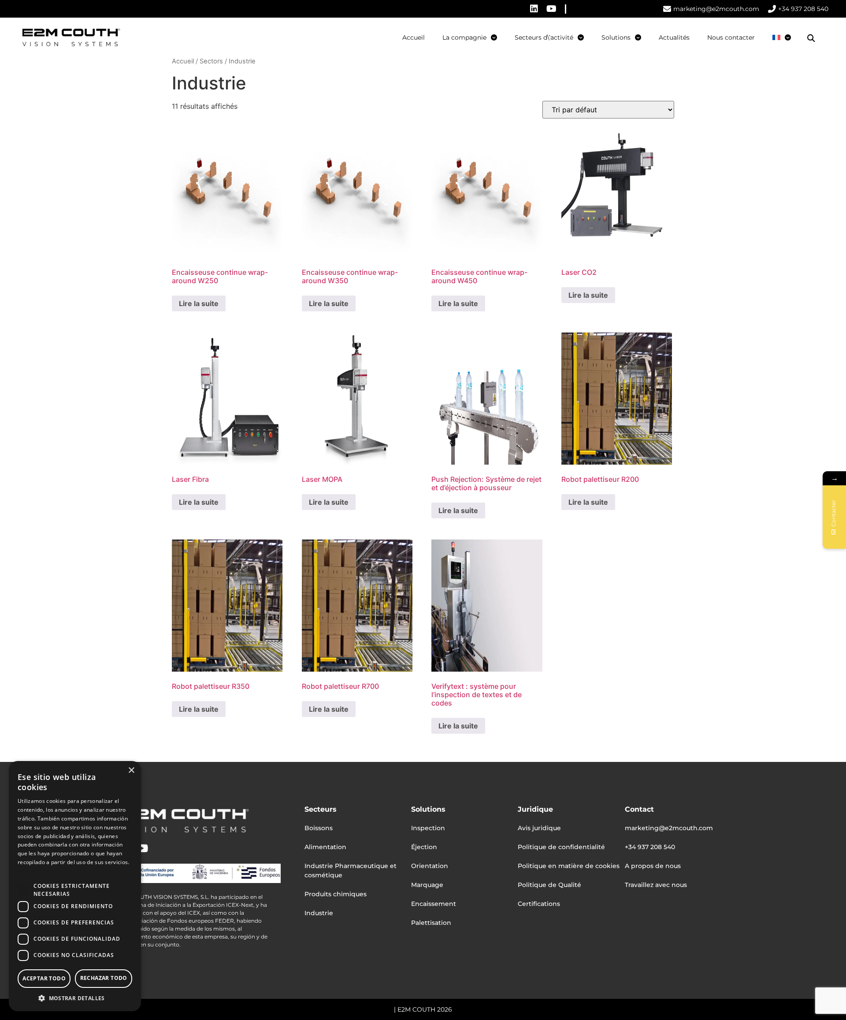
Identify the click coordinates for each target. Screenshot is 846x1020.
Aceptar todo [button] (44, 978)
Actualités (674, 37)
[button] (811, 38)
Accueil (413, 37)
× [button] (131, 770)
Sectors (211, 61)
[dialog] (75, 886)
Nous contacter (731, 37)
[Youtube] (551, 9)
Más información (39, 871)
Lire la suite (199, 303)
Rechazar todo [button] (103, 978)
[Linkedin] (534, 9)
